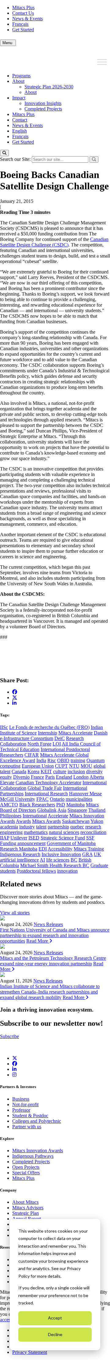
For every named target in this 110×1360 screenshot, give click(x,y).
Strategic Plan (25, 1213)
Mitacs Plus (23, 7)
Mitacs (92, 804)
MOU (86, 766)
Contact (19, 119)
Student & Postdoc (30, 1115)
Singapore (77, 810)
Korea (33, 771)
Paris (50, 777)
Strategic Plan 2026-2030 (48, 86)
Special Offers (26, 1172)
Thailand (96, 810)
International (35, 815)
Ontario (57, 799)
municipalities (79, 799)
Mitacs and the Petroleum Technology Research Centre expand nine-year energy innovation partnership (53, 960)
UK (97, 854)
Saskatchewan (76, 821)
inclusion (76, 771)
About (18, 81)
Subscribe (9, 1036)
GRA (87, 854)
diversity (94, 771)
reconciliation (93, 832)
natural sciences (64, 832)
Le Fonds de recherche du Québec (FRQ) (49, 727)
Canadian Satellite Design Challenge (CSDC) (54, 242)
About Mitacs (25, 1202)
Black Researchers (37, 804)
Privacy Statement (29, 1352)
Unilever (18, 837)
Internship (47, 732)
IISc (4, 727)
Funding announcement (23, 843)
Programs (21, 75)
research (93, 826)
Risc (51, 760)
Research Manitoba (18, 848)
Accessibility (60, 848)
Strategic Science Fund (63, 837)
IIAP (4, 837)
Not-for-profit (25, 1104)
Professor (21, 1110)
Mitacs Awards (46, 821)
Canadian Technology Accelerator (48, 782)
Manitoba (75, 804)
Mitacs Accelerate (75, 732)
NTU (74, 766)
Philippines (10, 815)
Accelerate (58, 815)
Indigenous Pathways (32, 1156)
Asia (61, 810)
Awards (23, 821)
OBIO (63, 760)
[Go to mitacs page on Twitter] (14, 697)
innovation (67, 871)
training (78, 760)
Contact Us (23, 13)
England (64, 777)
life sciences (57, 859)
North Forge (39, 743)
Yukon (96, 821)
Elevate (7, 782)
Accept (55, 1317)
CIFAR (31, 754)
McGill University (17, 799)
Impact (18, 97)
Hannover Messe (85, 793)
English (19, 131)
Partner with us (26, 1126)
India (41, 760)
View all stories (15, 912)
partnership (58, 826)
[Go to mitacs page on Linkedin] (14, 703)
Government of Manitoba (71, 843)
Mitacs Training (89, 848)
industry (27, 826)
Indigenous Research (20, 854)
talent (41, 826)
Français (20, 24)
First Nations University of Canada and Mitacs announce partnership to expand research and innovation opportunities (54, 935)
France (37, 777)
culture (59, 771)
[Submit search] (94, 159)
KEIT (46, 771)
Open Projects (25, 1167)
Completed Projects (43, 108)
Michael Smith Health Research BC (54, 865)
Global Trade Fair (45, 788)
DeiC (59, 738)
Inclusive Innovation (61, 854)
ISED (33, 837)
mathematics (36, 832)
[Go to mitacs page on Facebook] (14, 692)
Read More (37, 940)
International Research (46, 793)
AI (42, 859)
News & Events (27, 18)
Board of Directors (18, 810)
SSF (90, 837)
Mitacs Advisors (27, 1207)
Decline (55, 1334)
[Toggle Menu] (102, 62)
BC (74, 859)
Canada (19, 771)
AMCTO (9, 804)
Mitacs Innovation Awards (37, 1150)
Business (20, 1099)
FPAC (42, 799)
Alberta (97, 777)
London (81, 777)
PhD (60, 804)
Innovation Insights (42, 103)
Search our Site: (16, 159)
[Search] (4, 153)
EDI (42, 848)
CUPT (61, 766)
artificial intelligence (19, 859)
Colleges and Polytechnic (36, 1121)
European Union (38, 766)
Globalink (47, 810)
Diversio (21, 777)
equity (6, 777)
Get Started (23, 29)
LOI (57, 743)
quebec (77, 826)
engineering (11, 832)
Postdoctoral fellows (36, 871)
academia (9, 826)
